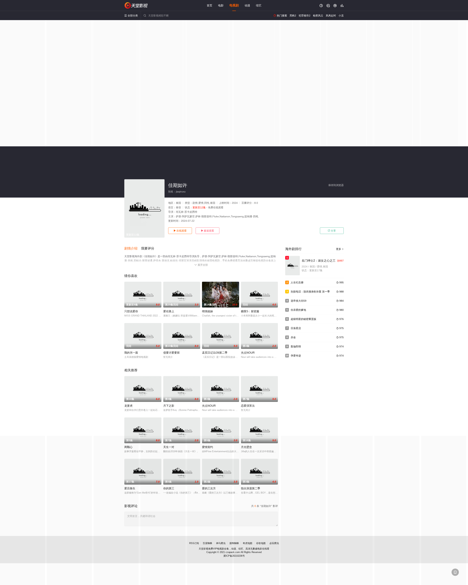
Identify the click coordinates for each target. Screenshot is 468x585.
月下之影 (168, 405)
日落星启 (296, 328)
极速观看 (207, 230)
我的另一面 (131, 352)
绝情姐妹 (207, 311)
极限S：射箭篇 (250, 311)
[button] (132, 248)
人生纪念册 (297, 282)
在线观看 (180, 230)
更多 (340, 249)
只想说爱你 (131, 311)
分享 (332, 230)
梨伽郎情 (296, 346)
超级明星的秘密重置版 (303, 319)
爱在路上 (168, 311)
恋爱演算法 (248, 405)
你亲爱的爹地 (298, 309)
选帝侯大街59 (298, 300)
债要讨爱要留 (171, 352)
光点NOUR (248, 352)
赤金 (293, 337)
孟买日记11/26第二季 (214, 352)
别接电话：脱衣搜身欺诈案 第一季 (310, 291)
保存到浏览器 (336, 185)
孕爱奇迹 (296, 355)
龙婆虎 (128, 405)
